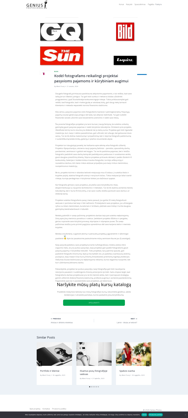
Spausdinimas (140, 4)
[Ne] (185, 415)
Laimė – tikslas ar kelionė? (127, 321)
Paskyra (158, 4)
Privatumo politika (59, 408)
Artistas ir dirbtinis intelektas (62, 321)
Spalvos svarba (127, 370)
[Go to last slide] (40, 363)
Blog (56, 71)
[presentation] (54, 354)
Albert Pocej (60, 86)
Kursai (121, 4)
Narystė (129, 4)
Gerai (144, 414)
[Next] (148, 363)
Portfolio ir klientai (49, 370)
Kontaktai (46, 408)
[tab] (89, 386)
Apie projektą (35, 408)
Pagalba (151, 4)
